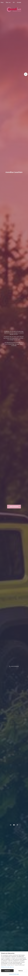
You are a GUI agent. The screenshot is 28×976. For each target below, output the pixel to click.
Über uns (8, 2)
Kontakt (19, 2)
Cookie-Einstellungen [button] (14, 974)
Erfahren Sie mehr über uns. (7, 967)
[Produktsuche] (26, 74)
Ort (14, 2)
